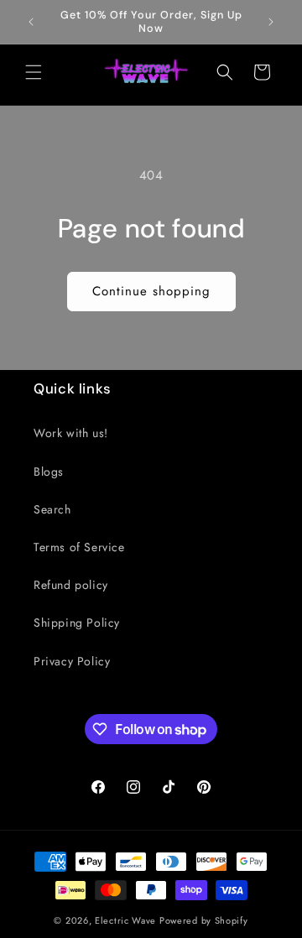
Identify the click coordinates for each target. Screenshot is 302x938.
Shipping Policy (77, 622)
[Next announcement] (271, 21)
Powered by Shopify (203, 920)
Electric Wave (127, 920)
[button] (33, 72)
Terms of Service (79, 547)
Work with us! (71, 433)
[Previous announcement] (31, 21)
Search (52, 509)
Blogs (49, 471)
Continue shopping (151, 291)
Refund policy (71, 584)
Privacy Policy (72, 661)
